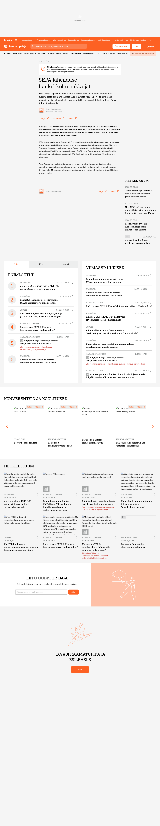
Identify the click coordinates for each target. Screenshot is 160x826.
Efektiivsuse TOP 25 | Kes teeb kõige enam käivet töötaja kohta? (136, 226)
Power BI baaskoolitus (25, 442)
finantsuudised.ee (43, 40)
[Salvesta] (72, 282)
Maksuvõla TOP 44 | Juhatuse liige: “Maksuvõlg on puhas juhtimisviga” (96, 547)
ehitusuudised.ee (121, 40)
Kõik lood (17, 53)
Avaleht (7, 53)
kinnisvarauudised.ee (138, 40)
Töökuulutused (129, 537)
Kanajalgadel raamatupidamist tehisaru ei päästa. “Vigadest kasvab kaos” (137, 504)
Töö (98, 53)
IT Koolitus (19, 439)
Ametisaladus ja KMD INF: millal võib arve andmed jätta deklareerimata (138, 193)
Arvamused (126, 494)
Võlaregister (88, 53)
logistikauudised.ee (105, 40)
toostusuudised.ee (88, 40)
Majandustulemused (30, 323)
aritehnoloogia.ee (59, 40)
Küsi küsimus (30, 53)
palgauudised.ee (28, 40)
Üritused (42, 53)
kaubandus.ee (73, 40)
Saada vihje (122, 53)
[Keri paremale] (153, 426)
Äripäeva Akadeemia (57, 439)
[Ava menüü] (16, 40)
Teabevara (76, 53)
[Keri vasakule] (7, 426)
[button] (41, 592)
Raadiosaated (54, 53)
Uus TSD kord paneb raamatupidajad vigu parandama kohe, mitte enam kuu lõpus (140, 210)
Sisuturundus (108, 53)
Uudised (24, 310)
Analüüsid (25, 283)
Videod (66, 53)
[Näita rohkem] (150, 40)
